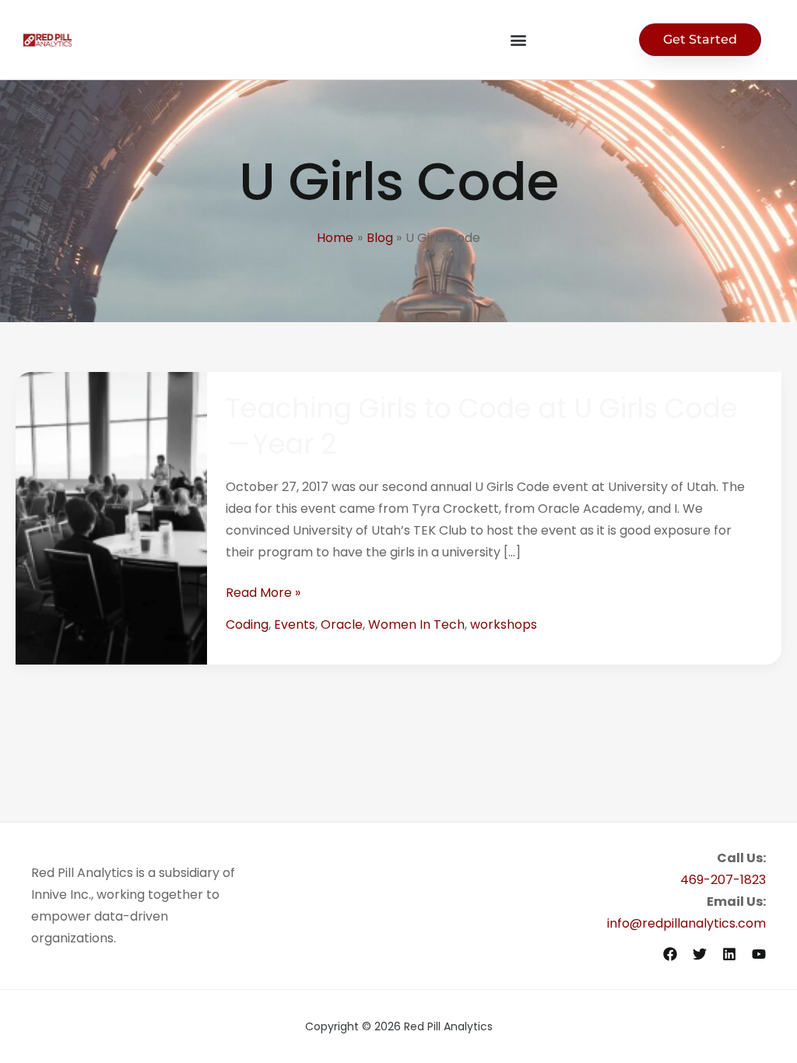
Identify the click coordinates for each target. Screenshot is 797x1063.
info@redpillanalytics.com (686, 923)
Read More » (263, 593)
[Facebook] (670, 954)
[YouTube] (759, 954)
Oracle (342, 624)
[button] (518, 40)
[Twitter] (700, 954)
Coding (247, 624)
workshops (503, 624)
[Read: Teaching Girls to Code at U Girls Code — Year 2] (111, 517)
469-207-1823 (723, 880)
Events (294, 624)
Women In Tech (416, 624)
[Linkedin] (729, 954)
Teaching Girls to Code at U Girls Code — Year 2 (482, 426)
